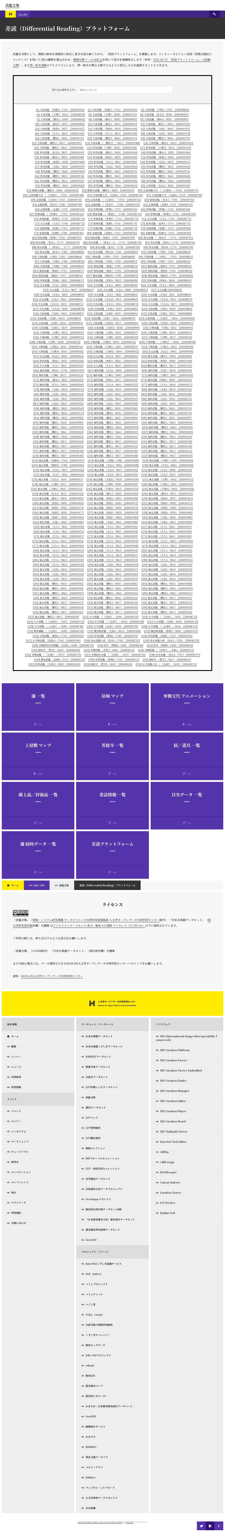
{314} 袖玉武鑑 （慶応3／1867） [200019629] (112, 602)
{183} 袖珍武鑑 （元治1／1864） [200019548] (166, 394)
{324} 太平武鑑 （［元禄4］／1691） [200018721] (169, 616)
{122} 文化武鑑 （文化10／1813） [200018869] (112, 299)
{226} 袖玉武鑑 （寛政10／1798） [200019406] (58, 465)
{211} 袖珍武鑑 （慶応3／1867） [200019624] (58, 441)
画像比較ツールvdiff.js (87, 60)
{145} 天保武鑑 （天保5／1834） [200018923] (58, 337)
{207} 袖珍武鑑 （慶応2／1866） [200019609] (167, 432)
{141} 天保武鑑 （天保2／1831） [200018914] (168, 327)
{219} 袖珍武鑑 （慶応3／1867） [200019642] (167, 451)
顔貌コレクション (95, 1148)
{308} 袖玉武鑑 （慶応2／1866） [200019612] (112, 593)
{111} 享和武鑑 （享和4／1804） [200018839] (166, 280)
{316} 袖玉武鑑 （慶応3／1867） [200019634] (58, 607)
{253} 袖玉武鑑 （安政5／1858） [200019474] (57, 507)
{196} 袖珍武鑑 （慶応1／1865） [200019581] (59, 417)
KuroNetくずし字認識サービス (103, 1263)
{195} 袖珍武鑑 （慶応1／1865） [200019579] (166, 413)
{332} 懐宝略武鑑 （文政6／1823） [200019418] (114, 631)
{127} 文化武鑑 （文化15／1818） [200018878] (58, 308)
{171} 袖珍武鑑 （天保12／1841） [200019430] (167, 375)
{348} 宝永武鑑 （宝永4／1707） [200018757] (174, 654)
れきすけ (90, 1436)
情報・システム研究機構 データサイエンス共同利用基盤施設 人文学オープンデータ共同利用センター (96, 920)
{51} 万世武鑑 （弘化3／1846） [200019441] (165, 185)
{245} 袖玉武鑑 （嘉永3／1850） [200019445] (112, 493)
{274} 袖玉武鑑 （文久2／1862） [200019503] (57, 541)
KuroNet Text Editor (173, 1141)
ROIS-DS (129, 1522)
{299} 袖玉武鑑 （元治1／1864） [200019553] (112, 579)
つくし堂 (90, 1304)
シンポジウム (18, 1131)
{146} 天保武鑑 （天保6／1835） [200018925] (112, 337)
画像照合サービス (95, 1426)
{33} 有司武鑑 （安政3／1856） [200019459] (166, 157)
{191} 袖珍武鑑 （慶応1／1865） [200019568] (113, 408)
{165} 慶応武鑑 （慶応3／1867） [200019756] (166, 365)
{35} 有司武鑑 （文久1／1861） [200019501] (112, 162)
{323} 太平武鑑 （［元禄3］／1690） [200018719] (110, 616)
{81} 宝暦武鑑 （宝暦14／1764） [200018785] (166, 233)
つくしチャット (94, 1294)
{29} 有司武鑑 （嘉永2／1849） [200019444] (112, 152)
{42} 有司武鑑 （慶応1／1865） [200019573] (165, 171)
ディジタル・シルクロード (100, 1487)
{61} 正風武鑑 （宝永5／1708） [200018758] (57, 204)
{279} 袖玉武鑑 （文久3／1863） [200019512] (167, 545)
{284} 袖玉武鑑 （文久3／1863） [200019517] (112, 555)
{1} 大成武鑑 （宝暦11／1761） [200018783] (60, 109)
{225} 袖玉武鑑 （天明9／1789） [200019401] (167, 460)
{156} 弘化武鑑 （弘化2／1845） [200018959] (167, 351)
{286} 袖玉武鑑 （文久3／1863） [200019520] (58, 560)
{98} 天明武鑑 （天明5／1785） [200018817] (112, 261)
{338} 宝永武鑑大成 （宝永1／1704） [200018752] (112, 640)
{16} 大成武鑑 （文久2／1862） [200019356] (59, 133)
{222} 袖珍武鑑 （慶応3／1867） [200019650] (167, 455)
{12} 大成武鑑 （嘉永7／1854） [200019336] (165, 124)
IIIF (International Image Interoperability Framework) (186, 1038)
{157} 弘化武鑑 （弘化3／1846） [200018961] (58, 356)
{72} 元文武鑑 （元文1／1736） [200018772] (166, 218)
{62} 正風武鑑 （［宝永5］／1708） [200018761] (112, 204)
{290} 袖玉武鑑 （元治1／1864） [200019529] (113, 564)
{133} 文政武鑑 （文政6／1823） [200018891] (56, 318)
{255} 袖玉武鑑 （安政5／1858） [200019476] (167, 507)
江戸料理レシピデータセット (102, 1087)
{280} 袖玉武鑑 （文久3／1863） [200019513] (58, 550)
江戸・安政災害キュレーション (103, 1168)
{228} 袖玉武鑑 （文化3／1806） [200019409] (167, 465)
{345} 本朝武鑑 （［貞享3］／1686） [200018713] (166, 650)
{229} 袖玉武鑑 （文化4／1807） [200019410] (58, 470)
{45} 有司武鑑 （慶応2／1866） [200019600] (165, 176)
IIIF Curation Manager (174, 1091)
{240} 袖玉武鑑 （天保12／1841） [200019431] (167, 484)
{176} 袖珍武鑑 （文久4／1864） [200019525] (112, 384)
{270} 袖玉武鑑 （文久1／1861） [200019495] (166, 531)
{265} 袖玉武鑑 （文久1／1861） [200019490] (59, 526)
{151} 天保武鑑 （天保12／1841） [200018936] (57, 346)
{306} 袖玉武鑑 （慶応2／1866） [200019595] (167, 588)
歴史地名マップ (94, 1386)
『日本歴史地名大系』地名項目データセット (110, 1219)
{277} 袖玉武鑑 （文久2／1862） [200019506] (58, 545)
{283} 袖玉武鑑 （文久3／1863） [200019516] (58, 555)
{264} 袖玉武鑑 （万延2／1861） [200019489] (167, 522)
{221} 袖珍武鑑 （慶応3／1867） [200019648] (112, 455)
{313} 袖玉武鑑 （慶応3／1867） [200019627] (58, 602)
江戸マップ (92, 1117)
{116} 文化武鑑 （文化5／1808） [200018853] (122, 290)
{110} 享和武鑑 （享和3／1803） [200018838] (112, 280)
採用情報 (16, 1087)
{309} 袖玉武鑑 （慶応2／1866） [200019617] (167, 593)
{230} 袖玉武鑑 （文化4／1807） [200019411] (113, 470)
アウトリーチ (18, 1202)
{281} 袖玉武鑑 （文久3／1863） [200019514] (112, 550)
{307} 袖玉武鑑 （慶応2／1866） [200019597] (58, 593)
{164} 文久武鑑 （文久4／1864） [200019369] (112, 365)
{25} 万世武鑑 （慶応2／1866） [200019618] (58, 147)
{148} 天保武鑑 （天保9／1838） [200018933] (55, 342)
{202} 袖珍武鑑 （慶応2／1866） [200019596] (58, 427)
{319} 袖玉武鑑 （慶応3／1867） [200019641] (58, 612)
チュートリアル (19, 1151)
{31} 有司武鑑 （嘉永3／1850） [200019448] (59, 157)
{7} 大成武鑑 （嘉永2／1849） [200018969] (61, 119)
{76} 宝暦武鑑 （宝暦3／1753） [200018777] (59, 228)
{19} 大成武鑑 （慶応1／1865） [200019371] (59, 138)
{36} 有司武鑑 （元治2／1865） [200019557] (165, 162)
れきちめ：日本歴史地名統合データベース (109, 1406)
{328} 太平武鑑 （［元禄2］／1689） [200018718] (55, 626)
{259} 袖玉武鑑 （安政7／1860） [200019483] (58, 517)
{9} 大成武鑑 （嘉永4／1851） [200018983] (164, 119)
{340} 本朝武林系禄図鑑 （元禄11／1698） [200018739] (63, 645)
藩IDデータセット (96, 1107)
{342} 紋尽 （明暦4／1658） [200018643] (170, 645)
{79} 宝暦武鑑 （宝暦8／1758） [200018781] (58, 233)
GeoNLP (91, 1416)
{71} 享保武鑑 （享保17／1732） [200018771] (113, 218)
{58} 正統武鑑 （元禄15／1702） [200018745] (56, 199)
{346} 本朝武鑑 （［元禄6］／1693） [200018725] (53, 654)
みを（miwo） (94, 1274)
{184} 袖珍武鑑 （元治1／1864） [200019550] (58, 399)
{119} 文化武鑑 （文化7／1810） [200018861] (113, 294)
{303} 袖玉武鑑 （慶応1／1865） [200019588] (166, 583)
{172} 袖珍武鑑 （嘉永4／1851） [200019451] (58, 380)
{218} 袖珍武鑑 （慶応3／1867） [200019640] (112, 451)
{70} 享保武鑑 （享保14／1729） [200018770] (59, 218)
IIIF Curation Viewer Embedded (181, 1070)
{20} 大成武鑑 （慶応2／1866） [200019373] (112, 138)
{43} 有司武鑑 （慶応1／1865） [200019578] (59, 176)
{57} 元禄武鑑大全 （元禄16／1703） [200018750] (174, 195)
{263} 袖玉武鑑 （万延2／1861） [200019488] (112, 522)
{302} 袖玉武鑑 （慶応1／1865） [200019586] (112, 583)
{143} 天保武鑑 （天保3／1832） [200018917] (112, 332)
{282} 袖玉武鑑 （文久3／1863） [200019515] (166, 550)
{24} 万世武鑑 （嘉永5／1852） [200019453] (168, 143)
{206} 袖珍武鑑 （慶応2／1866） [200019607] (112, 432)
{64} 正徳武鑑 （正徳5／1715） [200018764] (59, 209)
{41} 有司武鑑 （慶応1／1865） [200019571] (112, 171)
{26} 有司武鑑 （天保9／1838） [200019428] (112, 147)
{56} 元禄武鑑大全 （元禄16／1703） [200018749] (115, 195)
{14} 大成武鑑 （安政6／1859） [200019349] (112, 128)
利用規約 (16, 1213)
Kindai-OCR (167, 1213)
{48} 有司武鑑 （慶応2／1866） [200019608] (166, 181)
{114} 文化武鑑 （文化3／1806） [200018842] (166, 285)
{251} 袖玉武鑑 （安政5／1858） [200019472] (112, 503)
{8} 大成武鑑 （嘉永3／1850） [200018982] (113, 119)
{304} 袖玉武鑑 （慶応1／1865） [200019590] (58, 588)
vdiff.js (164, 1152)
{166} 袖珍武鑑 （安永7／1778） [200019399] (58, 370)
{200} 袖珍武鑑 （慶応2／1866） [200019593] (112, 422)
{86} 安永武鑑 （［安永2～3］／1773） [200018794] (112, 242)
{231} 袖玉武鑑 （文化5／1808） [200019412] (167, 470)
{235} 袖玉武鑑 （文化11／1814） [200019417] (57, 479)
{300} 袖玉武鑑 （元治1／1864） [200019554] (166, 579)
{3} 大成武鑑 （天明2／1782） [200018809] (165, 109)
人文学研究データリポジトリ (102, 1498)
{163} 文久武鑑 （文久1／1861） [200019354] (58, 365)
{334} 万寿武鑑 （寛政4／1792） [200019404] (58, 635)
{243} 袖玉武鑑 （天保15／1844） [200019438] (168, 489)
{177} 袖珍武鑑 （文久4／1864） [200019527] (167, 384)
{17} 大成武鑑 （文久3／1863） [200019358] (112, 133)
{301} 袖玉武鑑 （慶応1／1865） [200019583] (58, 583)
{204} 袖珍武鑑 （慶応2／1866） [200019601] (167, 427)
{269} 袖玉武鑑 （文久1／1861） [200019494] (112, 531)
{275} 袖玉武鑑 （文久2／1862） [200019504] (112, 541)
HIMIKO (91, 1447)
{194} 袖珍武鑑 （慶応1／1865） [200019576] (112, 413)
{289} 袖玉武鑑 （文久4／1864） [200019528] (58, 564)
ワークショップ (19, 1141)
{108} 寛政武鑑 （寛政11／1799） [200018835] (167, 275)
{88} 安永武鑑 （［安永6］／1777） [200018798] (59, 247)
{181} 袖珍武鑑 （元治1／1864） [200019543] (59, 394)
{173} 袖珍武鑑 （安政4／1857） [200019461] (112, 380)
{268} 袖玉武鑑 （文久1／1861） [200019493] (58, 531)
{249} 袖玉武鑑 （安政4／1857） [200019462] (167, 498)
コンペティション (21, 1172)
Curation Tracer (170, 1192)
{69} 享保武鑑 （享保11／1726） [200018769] (170, 214)
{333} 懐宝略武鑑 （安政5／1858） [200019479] (171, 631)
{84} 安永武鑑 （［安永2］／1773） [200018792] (165, 237)
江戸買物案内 (93, 1128)
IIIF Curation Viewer (173, 1060)
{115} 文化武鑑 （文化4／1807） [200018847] (68, 290)
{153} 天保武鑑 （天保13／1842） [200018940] (167, 346)
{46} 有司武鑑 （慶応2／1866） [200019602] (59, 181)
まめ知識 (90, 1508)
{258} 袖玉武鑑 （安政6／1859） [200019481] (167, 512)
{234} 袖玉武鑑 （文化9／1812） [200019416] (166, 474)
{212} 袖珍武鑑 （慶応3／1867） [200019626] (112, 441)
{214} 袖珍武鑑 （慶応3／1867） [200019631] (58, 446)
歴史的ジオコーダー (97, 1396)
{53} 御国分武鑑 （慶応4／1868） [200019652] (108, 190)
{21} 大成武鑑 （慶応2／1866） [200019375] (165, 138)
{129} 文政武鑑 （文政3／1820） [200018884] (167, 308)
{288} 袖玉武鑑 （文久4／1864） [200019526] (167, 560)
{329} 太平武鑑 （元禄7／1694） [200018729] (112, 626)
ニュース (16, 1066)
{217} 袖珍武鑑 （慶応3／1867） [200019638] (58, 451)
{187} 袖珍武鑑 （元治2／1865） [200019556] (58, 403)
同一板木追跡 (38, 65)
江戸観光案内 (93, 1138)
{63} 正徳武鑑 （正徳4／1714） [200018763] (168, 204)
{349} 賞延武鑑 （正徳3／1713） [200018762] (59, 659)
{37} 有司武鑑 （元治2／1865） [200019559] (60, 166)
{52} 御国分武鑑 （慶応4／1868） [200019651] (53, 190)
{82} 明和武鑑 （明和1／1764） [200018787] (57, 237)
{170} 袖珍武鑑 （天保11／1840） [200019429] (112, 375)
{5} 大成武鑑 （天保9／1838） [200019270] (112, 114)
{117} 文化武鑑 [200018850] (166, 290)
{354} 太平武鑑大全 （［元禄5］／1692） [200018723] (166, 664)
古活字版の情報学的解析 (99, 1324)
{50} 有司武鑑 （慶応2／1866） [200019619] (112, 185)
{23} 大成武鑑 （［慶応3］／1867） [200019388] (112, 143)
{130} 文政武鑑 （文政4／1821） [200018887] (58, 313)
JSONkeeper (168, 1172)
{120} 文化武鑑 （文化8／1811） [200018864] (166, 294)
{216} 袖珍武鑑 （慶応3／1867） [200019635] (166, 446)
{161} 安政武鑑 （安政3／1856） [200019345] (112, 361)
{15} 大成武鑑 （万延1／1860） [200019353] (165, 128)
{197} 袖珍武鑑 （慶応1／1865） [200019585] (112, 417)
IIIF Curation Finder (173, 1080)
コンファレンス (19, 1182)
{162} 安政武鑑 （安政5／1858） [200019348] (166, 361)
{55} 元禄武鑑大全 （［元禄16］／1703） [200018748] (53, 195)
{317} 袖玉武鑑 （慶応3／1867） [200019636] (112, 607)
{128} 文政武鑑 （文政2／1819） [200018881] (113, 308)
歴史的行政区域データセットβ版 (104, 1209)
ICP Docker (167, 1203)
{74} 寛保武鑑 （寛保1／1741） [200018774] (112, 223)
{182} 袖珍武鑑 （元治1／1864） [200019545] (112, 394)
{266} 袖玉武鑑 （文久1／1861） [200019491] (113, 526)
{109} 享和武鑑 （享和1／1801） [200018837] (59, 280)
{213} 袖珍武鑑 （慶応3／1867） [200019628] (166, 441)
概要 (13, 1046)
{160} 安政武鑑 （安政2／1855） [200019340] (58, 361)
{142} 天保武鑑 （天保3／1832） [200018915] (58, 332)
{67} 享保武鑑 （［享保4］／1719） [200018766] (57, 214)
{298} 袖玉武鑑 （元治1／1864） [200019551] (58, 579)
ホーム (15, 885)
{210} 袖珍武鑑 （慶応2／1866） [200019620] (166, 436)
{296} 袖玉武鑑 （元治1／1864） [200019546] (112, 574)
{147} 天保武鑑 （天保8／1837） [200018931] (167, 337)
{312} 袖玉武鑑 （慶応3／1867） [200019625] (166, 598)
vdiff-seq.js (167, 1162)
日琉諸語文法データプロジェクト (104, 1189)
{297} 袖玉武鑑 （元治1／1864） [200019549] (167, 574)
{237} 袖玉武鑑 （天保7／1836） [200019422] (167, 479)
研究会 (15, 1162)
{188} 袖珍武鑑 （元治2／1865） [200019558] (112, 403)
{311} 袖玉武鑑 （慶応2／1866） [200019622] (112, 598)
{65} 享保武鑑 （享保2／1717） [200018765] (112, 209)
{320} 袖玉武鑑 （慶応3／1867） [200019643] (112, 612)
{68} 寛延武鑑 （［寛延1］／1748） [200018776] (114, 214)
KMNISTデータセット (98, 1056)
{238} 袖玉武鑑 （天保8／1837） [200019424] (57, 484)
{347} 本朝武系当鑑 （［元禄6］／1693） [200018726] (115, 654)
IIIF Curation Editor (173, 1101)
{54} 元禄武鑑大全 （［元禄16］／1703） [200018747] (168, 190)
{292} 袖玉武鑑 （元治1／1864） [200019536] (58, 569)
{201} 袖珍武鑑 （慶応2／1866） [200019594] (167, 422)
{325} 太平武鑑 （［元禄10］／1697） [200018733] (55, 621)
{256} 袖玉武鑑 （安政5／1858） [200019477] (58, 512)
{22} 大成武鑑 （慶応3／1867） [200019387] (57, 143)
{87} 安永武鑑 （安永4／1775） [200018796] (170, 242)
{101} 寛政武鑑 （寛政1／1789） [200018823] (113, 266)
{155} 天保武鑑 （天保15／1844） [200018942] (113, 351)
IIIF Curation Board (173, 1121)
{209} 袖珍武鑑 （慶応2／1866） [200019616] (112, 436)
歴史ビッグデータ (95, 1345)
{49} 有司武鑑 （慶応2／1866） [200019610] (60, 185)
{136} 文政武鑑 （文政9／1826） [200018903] (57, 323)
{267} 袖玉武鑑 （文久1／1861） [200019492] (166, 526)
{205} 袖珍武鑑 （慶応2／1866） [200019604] (57, 432)
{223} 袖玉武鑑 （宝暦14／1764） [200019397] (58, 460)
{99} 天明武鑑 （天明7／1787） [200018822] (166, 261)
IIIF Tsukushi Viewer (174, 1131)
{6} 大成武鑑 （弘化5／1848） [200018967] (164, 114)
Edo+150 (38, 885)
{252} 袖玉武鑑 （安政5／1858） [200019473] (167, 503)
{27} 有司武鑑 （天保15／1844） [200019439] (165, 147)
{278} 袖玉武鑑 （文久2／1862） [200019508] (112, 545)
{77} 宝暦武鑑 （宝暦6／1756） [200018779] (112, 228)
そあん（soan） (95, 1314)
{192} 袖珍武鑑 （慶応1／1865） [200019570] (166, 408)
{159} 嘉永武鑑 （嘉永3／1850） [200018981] (167, 356)
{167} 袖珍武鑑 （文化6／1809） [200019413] (113, 370)
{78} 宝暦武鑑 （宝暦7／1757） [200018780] (166, 228)
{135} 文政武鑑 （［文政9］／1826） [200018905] (167, 318)
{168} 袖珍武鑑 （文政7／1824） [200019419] (167, 370)
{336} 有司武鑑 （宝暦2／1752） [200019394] (166, 635)
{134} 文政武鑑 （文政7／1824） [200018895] (110, 318)
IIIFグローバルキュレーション (103, 1158)
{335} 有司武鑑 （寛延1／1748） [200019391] (112, 635)
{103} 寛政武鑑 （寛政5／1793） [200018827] (58, 271)
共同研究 (16, 1077)
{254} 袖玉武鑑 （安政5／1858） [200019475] (112, 507)
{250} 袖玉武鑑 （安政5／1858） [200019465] (58, 503)
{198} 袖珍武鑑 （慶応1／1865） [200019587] (166, 417)
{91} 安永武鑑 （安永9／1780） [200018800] (59, 252)
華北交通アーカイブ (97, 1457)
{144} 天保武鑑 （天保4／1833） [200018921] (166, 332)
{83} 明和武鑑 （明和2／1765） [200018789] (110, 237)
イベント (16, 1111)
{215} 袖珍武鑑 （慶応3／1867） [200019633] (112, 446)
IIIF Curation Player (173, 1111)
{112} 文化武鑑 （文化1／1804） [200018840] (59, 285)
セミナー (16, 1121)
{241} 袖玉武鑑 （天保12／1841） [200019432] (57, 489)
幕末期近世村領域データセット (103, 1229)
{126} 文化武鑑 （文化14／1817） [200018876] (167, 304)
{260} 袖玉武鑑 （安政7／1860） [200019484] (113, 517)
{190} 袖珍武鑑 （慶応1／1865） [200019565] (59, 408)
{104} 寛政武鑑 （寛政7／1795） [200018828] (112, 271)
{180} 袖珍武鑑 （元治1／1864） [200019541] (167, 389)
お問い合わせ (18, 1223)
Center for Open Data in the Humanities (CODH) (100, 1522)
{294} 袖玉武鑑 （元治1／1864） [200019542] (167, 569)
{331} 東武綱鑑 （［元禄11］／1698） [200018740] (55, 631)
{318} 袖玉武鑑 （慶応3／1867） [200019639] (167, 607)
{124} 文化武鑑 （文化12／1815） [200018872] (57, 304)
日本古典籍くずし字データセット (104, 1046)
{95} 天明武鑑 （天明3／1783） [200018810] (110, 256)
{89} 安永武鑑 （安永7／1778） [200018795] (115, 247)
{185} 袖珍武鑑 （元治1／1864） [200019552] (112, 399)
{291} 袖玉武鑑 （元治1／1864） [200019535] (167, 564)
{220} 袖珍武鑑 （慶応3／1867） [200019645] (58, 455)
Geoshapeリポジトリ (98, 1199)
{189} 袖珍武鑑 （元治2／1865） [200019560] (167, 403)
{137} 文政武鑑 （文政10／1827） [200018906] (112, 323)
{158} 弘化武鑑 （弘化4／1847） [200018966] (112, 356)
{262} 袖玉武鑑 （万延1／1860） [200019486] (58, 522)
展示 (13, 1192)
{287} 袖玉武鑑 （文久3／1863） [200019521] (112, 560)
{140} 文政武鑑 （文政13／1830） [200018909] (114, 327)
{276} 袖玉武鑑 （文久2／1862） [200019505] (167, 541)
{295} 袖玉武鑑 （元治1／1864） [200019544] (58, 574)
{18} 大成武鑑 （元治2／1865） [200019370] (165, 133)
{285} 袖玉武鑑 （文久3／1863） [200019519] (167, 555)
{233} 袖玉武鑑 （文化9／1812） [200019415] (112, 474)
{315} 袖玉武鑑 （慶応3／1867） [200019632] (167, 602)
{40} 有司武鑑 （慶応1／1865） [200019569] (60, 171)
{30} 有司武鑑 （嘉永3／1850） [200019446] (166, 152)
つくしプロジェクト (97, 1284)
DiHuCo (90, 1477)
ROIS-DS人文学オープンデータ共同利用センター (52, 976)
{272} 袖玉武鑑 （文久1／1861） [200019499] (112, 536)
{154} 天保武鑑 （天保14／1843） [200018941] (57, 351)
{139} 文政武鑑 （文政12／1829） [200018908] (58, 327)
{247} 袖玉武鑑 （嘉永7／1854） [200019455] (57, 498)
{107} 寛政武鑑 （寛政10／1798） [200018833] (112, 275)
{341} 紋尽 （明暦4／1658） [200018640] (120, 645)
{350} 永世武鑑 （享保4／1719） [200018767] (113, 659)
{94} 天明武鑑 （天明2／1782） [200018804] (57, 256)
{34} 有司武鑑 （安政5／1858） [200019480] (60, 162)
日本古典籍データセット (99, 1036)
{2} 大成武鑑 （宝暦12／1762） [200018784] (112, 109)
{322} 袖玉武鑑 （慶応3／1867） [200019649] (53, 616)
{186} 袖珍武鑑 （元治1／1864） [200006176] (166, 399)
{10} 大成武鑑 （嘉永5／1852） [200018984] (60, 124)
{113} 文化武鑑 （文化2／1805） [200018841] (112, 285)
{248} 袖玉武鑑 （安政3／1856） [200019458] (112, 498)
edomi (90, 1365)
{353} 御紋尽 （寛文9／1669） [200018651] (108, 664)
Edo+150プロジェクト (98, 1355)
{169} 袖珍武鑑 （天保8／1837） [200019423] (57, 375)
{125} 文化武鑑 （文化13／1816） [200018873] (112, 304)
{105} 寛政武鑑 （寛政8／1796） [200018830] (167, 271)
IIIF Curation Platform (174, 1050)
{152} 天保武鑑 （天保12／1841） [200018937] (112, 346)
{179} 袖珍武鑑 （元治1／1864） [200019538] (113, 389)
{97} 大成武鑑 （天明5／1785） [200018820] (59, 261)
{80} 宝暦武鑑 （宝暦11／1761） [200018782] (112, 233)
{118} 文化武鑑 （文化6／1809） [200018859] (59, 294)
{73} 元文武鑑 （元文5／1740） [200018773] (60, 223)
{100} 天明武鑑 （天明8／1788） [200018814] (59, 266)
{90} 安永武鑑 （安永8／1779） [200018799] (168, 247)
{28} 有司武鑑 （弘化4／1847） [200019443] (59, 152)
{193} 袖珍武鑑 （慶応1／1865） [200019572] (58, 413)
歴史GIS (90, 1375)
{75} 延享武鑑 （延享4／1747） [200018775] (165, 223)
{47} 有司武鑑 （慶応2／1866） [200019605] (112, 181)
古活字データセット (97, 1077)
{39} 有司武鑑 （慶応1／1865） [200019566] (165, 166)
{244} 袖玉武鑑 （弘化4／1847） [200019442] (57, 493)
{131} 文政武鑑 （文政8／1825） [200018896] (112, 313)
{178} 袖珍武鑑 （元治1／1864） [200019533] (59, 389)
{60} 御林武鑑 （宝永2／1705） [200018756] (169, 199)
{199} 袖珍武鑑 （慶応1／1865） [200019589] (58, 422)
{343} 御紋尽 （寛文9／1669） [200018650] (55, 650)
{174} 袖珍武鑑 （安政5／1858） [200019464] (166, 380)
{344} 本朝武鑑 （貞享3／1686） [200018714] (109, 650)
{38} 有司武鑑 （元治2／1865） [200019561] (112, 166)
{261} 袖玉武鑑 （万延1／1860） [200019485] (167, 517)
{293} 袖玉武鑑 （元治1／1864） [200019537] (112, 569)
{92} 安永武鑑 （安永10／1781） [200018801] (113, 252)
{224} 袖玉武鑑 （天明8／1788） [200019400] (113, 460)
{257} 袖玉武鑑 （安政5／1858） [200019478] (112, 512)
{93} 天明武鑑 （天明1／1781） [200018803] (165, 252)
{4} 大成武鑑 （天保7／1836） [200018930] (61, 114)
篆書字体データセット (98, 1066)
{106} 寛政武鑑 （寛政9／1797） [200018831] (57, 275)
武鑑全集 (12, 5)
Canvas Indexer (170, 1182)
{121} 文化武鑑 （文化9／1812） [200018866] (58, 299)
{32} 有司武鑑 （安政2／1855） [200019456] (112, 157)
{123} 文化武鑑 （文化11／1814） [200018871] (167, 299)
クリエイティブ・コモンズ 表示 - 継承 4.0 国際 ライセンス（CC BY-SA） (99, 926)
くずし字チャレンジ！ (98, 1335)
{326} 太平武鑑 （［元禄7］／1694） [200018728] (116, 621)
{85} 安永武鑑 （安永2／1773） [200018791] (55, 242)
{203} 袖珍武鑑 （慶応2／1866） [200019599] (112, 427)
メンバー (16, 1056)
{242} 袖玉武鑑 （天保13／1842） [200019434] (112, 489)
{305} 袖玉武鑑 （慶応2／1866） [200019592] (112, 588)
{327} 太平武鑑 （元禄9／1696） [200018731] (172, 621)
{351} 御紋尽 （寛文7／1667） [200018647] (167, 659)
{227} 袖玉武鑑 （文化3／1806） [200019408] (113, 465)
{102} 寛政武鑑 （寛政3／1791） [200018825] (166, 266)
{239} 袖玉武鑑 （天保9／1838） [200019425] (112, 484)
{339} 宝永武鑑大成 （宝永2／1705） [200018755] (171, 640)
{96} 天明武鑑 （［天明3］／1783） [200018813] (166, 256)
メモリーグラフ (94, 1467)
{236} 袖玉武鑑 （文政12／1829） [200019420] (112, 479)
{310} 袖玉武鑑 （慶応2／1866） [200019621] (58, 598)
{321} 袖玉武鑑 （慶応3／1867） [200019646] (167, 612)
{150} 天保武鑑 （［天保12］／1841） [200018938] (167, 342)
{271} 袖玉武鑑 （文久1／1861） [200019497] (59, 536)
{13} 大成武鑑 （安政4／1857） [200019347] (60, 128)
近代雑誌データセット (98, 1178)
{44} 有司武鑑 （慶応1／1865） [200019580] (112, 176)
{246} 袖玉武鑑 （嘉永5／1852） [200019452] (167, 493)
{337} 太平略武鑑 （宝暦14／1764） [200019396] (53, 640)
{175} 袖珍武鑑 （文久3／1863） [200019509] (58, 384)
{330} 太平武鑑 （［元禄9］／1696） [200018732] (170, 626)
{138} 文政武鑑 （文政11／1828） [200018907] (167, 323)
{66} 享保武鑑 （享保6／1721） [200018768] (165, 209)
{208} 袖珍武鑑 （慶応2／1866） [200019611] (58, 436)
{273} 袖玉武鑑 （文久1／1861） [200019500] (166, 536)
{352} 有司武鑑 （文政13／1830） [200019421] (54, 664)
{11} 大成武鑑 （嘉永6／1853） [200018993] (112, 124)
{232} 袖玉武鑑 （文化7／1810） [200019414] (58, 474)
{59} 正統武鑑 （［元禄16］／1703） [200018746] (113, 199)
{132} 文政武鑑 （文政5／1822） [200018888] (166, 313)
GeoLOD (91, 1240)
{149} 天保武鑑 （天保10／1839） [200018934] (110, 342)
